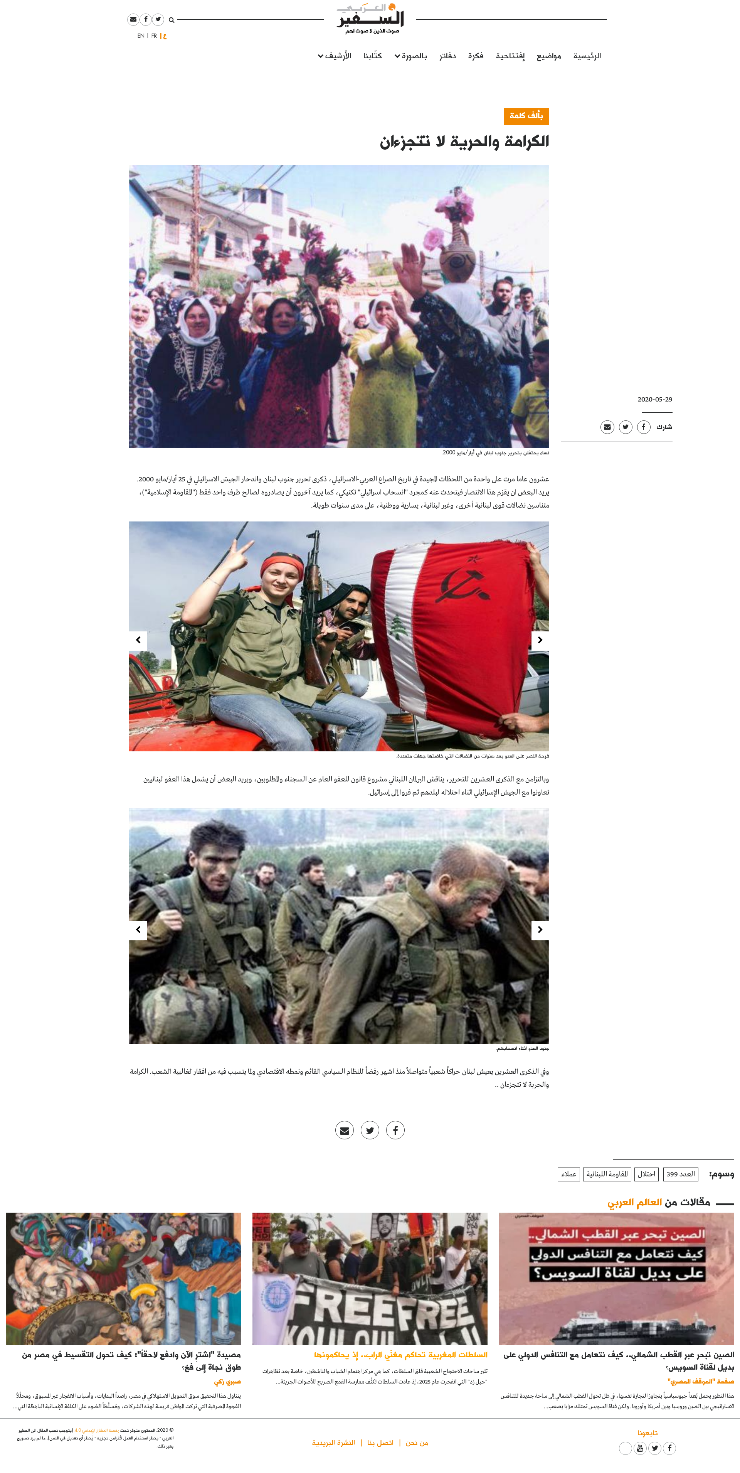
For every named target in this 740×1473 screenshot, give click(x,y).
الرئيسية (587, 55)
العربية (165, 35)
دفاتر (447, 55)
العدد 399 (681, 1174)
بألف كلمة (526, 115)
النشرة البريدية (333, 1442)
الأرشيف (338, 55)
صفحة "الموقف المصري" (701, 1381)
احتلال (646, 1174)
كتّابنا (372, 55)
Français (152, 35)
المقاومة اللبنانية (607, 1174)
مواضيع (549, 55)
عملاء (569, 1174)
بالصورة (414, 55)
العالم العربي (635, 1201)
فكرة (476, 55)
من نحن (417, 1442)
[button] (540, 641)
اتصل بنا (380, 1442)
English (139, 35)
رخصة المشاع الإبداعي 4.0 (96, 1430)
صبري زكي (227, 1381)
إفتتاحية (510, 55)
